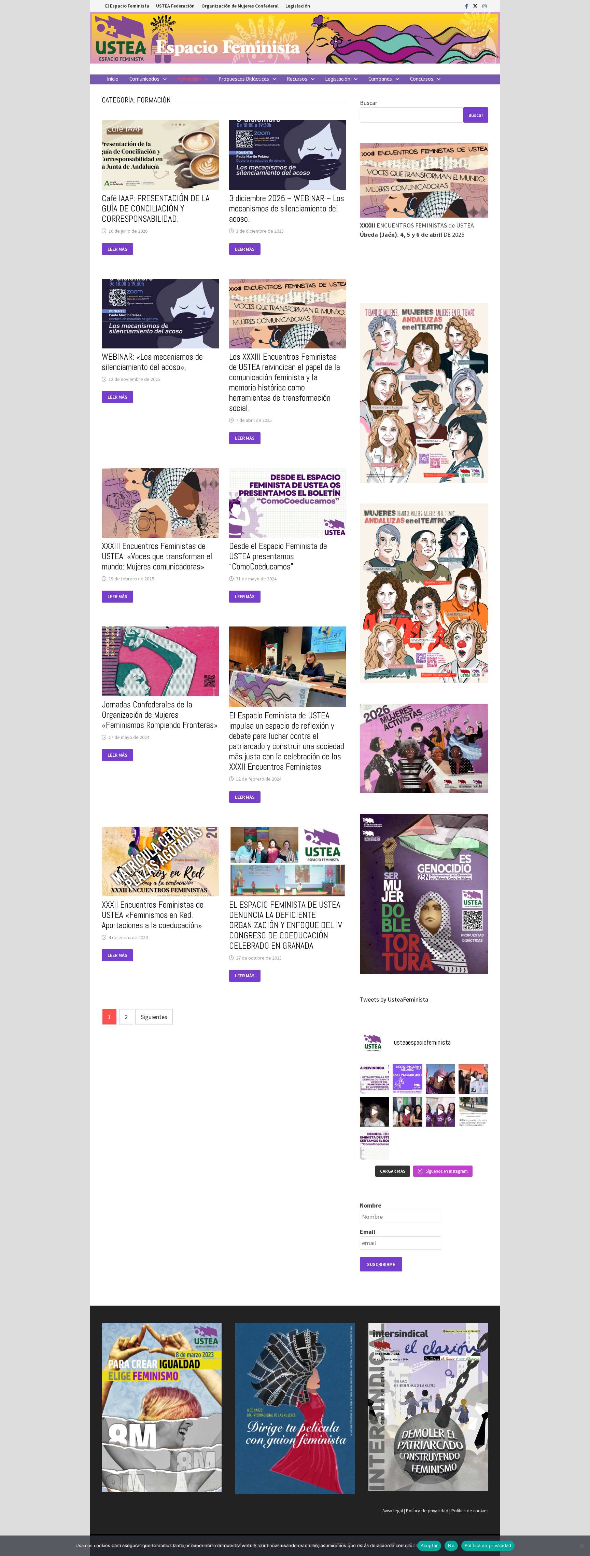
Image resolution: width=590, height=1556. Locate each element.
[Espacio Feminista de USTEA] (295, 37)
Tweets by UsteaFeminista (394, 999)
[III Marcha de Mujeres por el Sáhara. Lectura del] (473, 1078)
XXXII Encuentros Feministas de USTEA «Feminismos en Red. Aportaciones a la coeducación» (152, 915)
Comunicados (144, 79)
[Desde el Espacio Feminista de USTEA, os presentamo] (374, 1144)
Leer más (120, 249)
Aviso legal (392, 1511)
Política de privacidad (427, 1511)
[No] (581, 1545)
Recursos (297, 79)
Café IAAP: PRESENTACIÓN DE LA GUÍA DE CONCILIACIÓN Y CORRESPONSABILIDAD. (156, 208)
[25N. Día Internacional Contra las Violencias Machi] (407, 1078)
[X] (476, 6)
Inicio (112, 79)
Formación (189, 79)
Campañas (380, 79)
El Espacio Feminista (127, 6)
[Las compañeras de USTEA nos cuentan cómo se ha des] (407, 1112)
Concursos (421, 79)
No (451, 1545)
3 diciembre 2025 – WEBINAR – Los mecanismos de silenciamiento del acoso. (286, 208)
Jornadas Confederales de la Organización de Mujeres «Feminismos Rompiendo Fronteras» (160, 714)
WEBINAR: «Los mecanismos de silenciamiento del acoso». (152, 362)
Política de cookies (469, 1511)
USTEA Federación (175, 6)
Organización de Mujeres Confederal (240, 6)
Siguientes (154, 1017)
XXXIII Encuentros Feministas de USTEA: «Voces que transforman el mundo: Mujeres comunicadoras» (157, 556)
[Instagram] (484, 6)
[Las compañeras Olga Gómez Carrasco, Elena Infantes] (440, 1112)
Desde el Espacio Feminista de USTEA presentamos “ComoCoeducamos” (278, 556)
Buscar (368, 103)
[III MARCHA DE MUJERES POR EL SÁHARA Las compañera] (440, 1078)
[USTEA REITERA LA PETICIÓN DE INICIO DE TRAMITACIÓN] (374, 1078)
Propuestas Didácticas (244, 79)
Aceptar (429, 1545)
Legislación (297, 6)
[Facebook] (467, 6)
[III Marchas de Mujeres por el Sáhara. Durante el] (374, 1112)
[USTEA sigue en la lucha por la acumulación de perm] (473, 1112)
